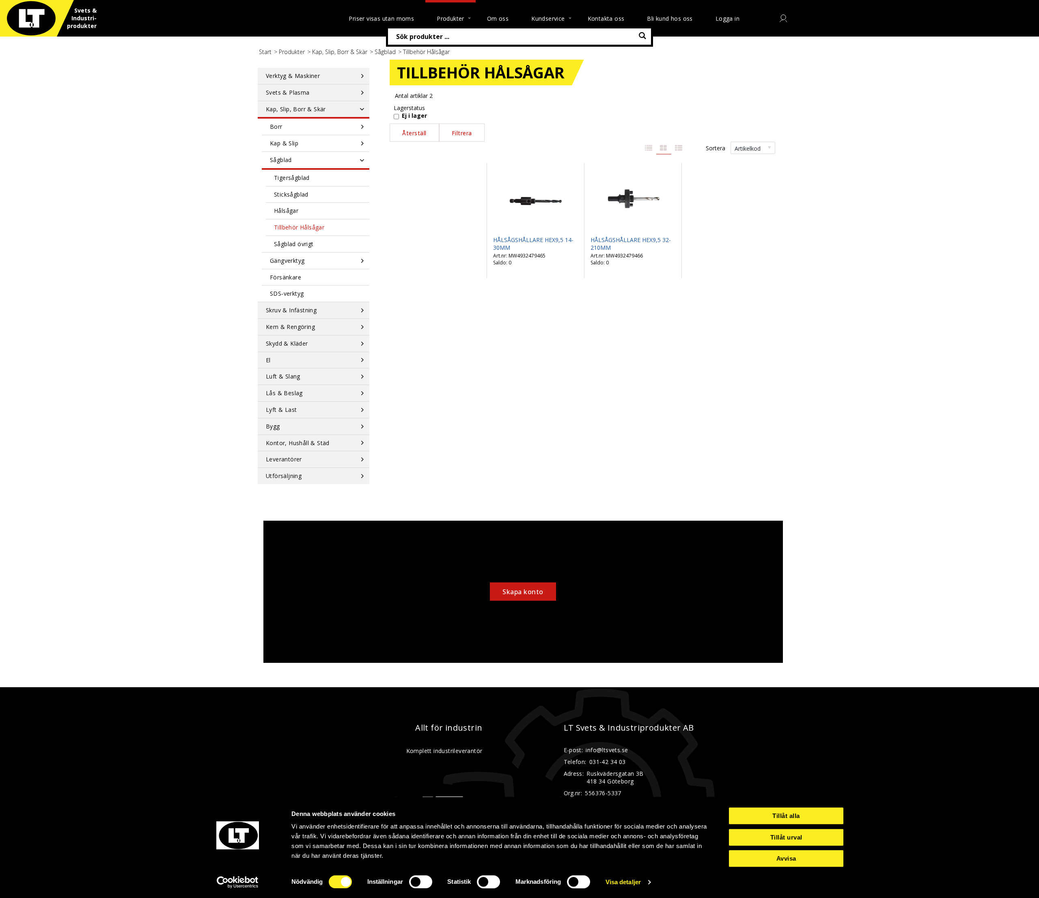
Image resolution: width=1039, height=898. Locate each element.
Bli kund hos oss (669, 18)
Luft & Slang (283, 376)
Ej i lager (414, 115)
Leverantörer (284, 459)
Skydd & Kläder (287, 343)
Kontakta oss (606, 18)
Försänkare (285, 277)
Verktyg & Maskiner (293, 76)
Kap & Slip (284, 143)
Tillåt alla (786, 815)
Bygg (273, 426)
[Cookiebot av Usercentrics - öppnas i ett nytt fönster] (237, 882)
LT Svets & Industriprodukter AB (629, 728)
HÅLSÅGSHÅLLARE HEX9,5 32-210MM (631, 243)
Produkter (292, 52)
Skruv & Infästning (291, 310)
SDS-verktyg (287, 293)
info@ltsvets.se (607, 750)
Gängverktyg (287, 260)
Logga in (727, 18)
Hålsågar (286, 210)
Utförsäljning (284, 476)
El (268, 360)
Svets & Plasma (288, 92)
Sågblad (385, 52)
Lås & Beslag (284, 393)
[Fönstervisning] (663, 148)
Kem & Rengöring (290, 327)
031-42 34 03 (607, 762)
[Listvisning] (648, 148)
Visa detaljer (623, 882)
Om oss (498, 18)
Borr (276, 126)
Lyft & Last (281, 409)
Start (265, 52)
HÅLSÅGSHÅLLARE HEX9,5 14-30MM (533, 243)
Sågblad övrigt (294, 244)
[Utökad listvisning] (678, 148)
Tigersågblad (292, 178)
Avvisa (786, 858)
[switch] (420, 881)
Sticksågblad (291, 194)
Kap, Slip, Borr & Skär (339, 52)
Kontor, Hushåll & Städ (298, 443)
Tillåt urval (786, 837)
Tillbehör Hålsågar (299, 227)
